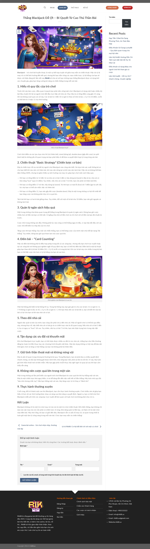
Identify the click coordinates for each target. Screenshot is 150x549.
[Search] (45, 7)
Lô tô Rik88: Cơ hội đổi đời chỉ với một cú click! (80, 427)
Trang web (78, 465)
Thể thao (75, 8)
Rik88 (52, 8)
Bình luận (23, 446)
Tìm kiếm (112, 17)
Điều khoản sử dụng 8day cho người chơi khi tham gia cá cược (120, 69)
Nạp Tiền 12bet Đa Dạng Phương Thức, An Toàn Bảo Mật (119, 41)
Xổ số (85, 8)
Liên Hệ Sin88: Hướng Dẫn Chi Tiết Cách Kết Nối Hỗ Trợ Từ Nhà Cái (121, 60)
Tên (21, 465)
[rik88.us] (28, 8)
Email (50, 465)
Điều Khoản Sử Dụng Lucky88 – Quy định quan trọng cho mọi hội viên (120, 50)
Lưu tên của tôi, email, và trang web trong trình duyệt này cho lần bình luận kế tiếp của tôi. (53, 475)
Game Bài (62, 8)
